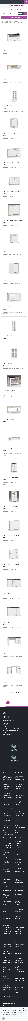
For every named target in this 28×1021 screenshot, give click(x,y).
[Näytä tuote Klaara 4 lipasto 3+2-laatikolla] (14, 525)
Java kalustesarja (7, 877)
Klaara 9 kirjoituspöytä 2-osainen (12, 680)
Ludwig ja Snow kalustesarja (6, 895)
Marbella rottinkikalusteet (7, 898)
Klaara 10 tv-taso (7, 48)
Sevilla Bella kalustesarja (18, 954)
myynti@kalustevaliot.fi (8, 720)
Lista (25, 13)
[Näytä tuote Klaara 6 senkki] (14, 583)
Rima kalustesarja (7, 941)
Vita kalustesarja (7, 987)
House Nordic (18, 868)
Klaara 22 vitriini (7, 336)
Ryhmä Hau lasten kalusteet (7, 947)
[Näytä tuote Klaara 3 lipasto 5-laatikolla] (14, 496)
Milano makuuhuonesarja (7, 905)
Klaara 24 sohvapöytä (9, 390)
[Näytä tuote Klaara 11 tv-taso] (14, 67)
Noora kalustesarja (7, 918)
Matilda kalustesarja (7, 901)
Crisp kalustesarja (7, 813)
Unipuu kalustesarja (19, 975)
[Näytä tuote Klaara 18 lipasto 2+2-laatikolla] (14, 181)
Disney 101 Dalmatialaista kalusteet (6, 820)
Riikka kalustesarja (7, 939)
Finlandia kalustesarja (6, 851)
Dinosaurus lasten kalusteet (19, 816)
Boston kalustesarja (19, 795)
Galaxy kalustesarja (19, 850)
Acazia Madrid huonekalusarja (18, 773)
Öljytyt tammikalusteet (6, 995)
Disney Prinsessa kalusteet (19, 831)
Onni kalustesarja (7, 927)
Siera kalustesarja (7, 960)
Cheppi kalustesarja (7, 808)
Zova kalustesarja (7, 992)
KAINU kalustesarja (19, 877)
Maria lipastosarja (19, 897)
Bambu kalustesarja (7, 786)
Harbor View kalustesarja (18, 858)
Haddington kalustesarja (18, 855)
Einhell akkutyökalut (7, 839)
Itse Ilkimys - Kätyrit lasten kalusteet (19, 872)
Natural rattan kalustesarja (18, 912)
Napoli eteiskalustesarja (7, 912)
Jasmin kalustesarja (19, 875)
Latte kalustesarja (19, 886)
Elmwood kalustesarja (18, 840)
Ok (3, 1019)
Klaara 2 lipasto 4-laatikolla (10, 477)
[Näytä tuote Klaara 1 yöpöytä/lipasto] (14, 239)
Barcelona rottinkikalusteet (19, 783)
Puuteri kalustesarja (19, 933)
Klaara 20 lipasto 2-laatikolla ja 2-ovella (13, 278)
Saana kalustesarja (19, 950)
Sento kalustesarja (7, 908)
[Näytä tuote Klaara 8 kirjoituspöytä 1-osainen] (14, 641)
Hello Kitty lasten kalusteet (7, 865)
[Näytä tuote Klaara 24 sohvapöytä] (14, 381)
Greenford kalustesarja (6, 855)
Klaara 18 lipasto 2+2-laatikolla (11, 191)
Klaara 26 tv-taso (7, 448)
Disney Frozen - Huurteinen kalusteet (8, 824)
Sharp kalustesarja (7, 957)
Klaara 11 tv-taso (7, 77)
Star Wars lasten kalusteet (7, 966)
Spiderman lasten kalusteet (19, 963)
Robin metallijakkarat (20, 939)
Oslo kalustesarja (7, 931)
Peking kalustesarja (19, 931)
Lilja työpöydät (18, 892)
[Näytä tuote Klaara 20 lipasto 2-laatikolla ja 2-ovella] (14, 268)
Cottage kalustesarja (8, 810)
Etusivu (3, 10)
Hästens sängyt (6, 871)
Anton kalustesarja (19, 779)
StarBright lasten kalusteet (19, 966)
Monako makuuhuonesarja (19, 905)
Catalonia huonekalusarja (18, 805)
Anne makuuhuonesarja (7, 777)
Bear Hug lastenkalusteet (6, 792)
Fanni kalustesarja (19, 843)
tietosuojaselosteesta (7, 1016)
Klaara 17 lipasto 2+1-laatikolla (11, 162)
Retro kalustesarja (19, 937)
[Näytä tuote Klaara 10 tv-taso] (14, 38)
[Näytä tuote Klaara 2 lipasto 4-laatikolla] (14, 468)
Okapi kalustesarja (19, 924)
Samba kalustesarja (7, 953)
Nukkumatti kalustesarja (6, 924)
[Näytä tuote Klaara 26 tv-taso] (14, 438)
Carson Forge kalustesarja (18, 801)
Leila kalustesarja (19, 888)
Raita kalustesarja (7, 937)
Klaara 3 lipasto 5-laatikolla (10, 506)
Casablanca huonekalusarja (6, 805)
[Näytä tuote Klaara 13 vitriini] (14, 96)
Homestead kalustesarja (18, 865)
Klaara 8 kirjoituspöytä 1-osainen (12, 651)
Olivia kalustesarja (19, 927)
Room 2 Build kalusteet (18, 941)
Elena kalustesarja (19, 837)
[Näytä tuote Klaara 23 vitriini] (14, 353)
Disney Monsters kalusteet (7, 831)
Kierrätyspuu (6, 886)
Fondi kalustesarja (7, 845)
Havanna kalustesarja (18, 862)
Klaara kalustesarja (18, 10)
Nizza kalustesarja (7, 915)
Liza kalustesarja (7, 892)
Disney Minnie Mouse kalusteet (7, 828)
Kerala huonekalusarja (6, 883)
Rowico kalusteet (7, 944)
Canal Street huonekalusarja (18, 798)
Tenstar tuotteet (7, 969)
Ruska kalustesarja (19, 944)
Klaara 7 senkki (7, 622)
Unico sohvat (6, 978)
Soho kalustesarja (19, 960)
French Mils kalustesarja (18, 848)
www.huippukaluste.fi (8, 734)
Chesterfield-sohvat (19, 808)
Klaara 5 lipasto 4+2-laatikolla (11, 564)
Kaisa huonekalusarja (18, 879)
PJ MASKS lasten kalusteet (7, 934)
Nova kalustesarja (7, 922)
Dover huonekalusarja (18, 835)
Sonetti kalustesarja (7, 962)
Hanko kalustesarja (7, 857)
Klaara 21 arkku (7, 307)
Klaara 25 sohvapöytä (9, 419)
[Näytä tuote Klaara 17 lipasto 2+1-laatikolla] (14, 152)
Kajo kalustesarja (7, 879)
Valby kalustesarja (19, 978)
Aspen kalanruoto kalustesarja (7, 780)
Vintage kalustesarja (19, 984)
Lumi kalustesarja (19, 894)
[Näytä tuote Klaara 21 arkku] (14, 297)
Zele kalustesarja (19, 992)
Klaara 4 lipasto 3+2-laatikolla (11, 535)
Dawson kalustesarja (20, 813)
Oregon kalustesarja (8, 929)
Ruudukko (20, 13)
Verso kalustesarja (19, 980)
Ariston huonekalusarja (6, 783)
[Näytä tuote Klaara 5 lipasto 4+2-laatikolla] (14, 554)
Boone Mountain (7, 795)
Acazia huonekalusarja (6, 773)
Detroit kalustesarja (7, 815)
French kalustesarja (7, 847)
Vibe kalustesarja (7, 989)
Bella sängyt (18, 786)
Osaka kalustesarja (19, 929)
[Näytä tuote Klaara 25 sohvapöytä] (14, 410)
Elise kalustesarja (7, 837)
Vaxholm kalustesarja (6, 981)
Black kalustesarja (19, 792)
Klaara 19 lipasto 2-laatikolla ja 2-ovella (13, 220)
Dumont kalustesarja (8, 834)
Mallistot (9, 10)
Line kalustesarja (19, 890)
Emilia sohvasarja (7, 843)
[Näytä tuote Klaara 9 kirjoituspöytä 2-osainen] (14, 670)
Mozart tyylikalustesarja (19, 908)
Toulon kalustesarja (19, 971)
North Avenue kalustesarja (18, 919)
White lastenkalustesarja (19, 990)
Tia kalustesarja (18, 969)
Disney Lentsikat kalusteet (19, 824)
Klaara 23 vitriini (7, 363)
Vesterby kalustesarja (6, 984)
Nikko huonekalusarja (18, 915)
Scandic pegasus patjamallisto (7, 950)
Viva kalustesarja (19, 987)
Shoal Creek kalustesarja (18, 957)
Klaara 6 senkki (7, 593)
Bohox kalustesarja (7, 797)
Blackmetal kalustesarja (6, 789)
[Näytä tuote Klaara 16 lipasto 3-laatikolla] (14, 123)
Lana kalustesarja (7, 888)
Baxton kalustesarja (19, 788)
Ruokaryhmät (18, 946)
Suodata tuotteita (15, 17)
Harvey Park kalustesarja (6, 862)
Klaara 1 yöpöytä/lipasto (9, 249)
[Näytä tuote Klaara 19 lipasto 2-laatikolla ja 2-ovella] (14, 210)
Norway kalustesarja (20, 922)
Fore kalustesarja (19, 845)
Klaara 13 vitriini (7, 106)
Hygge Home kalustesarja (6, 868)
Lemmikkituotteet (7, 890)
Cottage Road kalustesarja (18, 810)
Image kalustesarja (7, 875)
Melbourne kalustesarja (18, 901)
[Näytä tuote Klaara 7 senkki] (14, 612)
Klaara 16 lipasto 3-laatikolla (11, 133)
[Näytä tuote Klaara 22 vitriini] (14, 326)
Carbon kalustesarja (7, 801)
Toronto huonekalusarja (6, 972)
